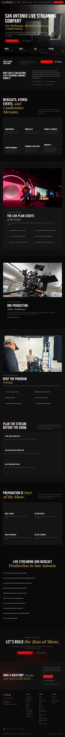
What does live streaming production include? (15, 588)
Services (14, 2)
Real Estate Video (30, 716)
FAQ (40, 713)
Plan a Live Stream (12, 40)
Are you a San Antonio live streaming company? (15, 573)
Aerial (27, 707)
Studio (35, 2)
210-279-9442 (58, 62)
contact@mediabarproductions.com (10, 704)
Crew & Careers (42, 700)
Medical (27, 706)
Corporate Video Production (29, 698)
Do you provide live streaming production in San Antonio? (17, 583)
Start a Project (58, 2)
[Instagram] (11, 729)
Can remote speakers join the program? (13, 608)
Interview (28, 704)
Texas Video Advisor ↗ (43, 720)
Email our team (46, 61)
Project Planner (42, 709)
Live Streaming (29, 711)
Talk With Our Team (47, 2)
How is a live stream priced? (10, 618)
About (30, 2)
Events (27, 702)
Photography (25, 2)
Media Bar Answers (43, 718)
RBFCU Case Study (43, 711)
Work (40, 707)
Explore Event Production (14, 317)
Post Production (29, 713)
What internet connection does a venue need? (15, 593)
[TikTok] (22, 729)
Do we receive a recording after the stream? (14, 603)
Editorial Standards (43, 723)
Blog (39, 2)
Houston (54, 702)
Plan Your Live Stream (25, 652)
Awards (40, 698)
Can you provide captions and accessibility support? (16, 613)
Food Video (28, 714)
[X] (19, 729)
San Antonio (54, 697)
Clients (40, 702)
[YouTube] (4, 729)
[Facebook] (15, 729)
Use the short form (49, 680)
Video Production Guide (42, 715)
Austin (53, 698)
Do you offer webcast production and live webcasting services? (19, 578)
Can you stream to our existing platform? (13, 598)
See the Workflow (26, 40)
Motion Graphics (29, 709)
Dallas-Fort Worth (55, 700)
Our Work (19, 2)
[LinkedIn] (8, 729)
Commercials (29, 700)
